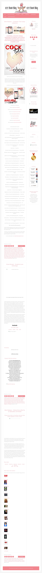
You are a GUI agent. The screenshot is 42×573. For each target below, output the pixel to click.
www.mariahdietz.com (16, 372)
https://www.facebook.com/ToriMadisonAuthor (17, 373)
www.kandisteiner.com (16, 371)
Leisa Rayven (6, 528)
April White (12, 249)
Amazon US (6, 464)
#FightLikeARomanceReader (18, 247)
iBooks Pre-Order (18, 399)
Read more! (33, 29)
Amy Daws (8, 249)
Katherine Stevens (14, 560)
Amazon (10, 329)
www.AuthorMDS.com (17, 376)
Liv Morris (5, 546)
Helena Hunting (19, 559)
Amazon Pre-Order (13, 398)
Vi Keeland (5, 492)
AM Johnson (8, 398)
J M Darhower (6, 515)
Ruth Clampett (9, 257)
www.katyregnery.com (16, 380)
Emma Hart (12, 251)
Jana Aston (15, 251)
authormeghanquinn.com (17, 370)
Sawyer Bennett (13, 257)
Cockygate (15, 250)
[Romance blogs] (33, 161)
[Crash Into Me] (37, 179)
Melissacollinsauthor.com (17, 362)
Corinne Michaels (19, 250)
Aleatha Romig (19, 248)
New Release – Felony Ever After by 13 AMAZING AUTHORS (15, 410)
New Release (9, 558)
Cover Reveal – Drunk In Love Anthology (14, 265)
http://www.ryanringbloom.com (17, 377)
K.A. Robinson (9, 560)
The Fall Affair (33, 168)
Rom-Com (13, 561)
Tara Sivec (5, 258)
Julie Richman (17, 252)
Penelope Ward (6, 486)
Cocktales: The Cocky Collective (8, 250)
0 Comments (21, 556)
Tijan (5, 540)
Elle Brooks (13, 399)
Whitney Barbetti (10, 258)
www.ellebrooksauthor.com (16, 364)
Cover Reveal (9, 397)
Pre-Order (20, 397)
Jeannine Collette (13, 400)
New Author (16, 397)
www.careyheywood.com (17, 363)
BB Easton (15, 249)
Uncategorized (10, 247)
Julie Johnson (13, 252)
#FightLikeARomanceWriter (8, 248)
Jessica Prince (9, 252)
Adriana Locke (15, 248)
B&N (20, 329)
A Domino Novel (20, 558)
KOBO (17, 466)
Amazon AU (19, 464)
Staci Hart (22, 257)
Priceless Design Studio (30, 568)
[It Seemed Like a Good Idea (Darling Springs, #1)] (37, 182)
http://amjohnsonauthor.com (16, 361)
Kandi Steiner (18, 400)
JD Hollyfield (9, 400)
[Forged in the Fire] (37, 176)
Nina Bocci (5, 504)
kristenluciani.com (17, 375)
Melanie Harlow (33, 172)
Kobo (17, 329)
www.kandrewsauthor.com (17, 379)
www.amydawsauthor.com (16, 360)
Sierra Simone (18, 257)
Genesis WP (25, 568)
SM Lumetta (6, 521)
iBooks (14, 329)
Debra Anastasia (6, 509)
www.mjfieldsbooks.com (16, 378)
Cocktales (21, 249)
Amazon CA (10, 464)
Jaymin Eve (19, 251)
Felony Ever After (14, 559)
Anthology (21, 398)
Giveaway (13, 397)
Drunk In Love (9, 399)
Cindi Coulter (19, 568)
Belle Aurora (6, 479)
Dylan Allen (8, 251)
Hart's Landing (33, 171)
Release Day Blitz (14, 558)
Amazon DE (15, 465)
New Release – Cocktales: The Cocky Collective (14, 22)
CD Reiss (19, 249)
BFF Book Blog (21, 8)
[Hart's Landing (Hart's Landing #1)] (37, 173)
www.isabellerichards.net (17, 365)
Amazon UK (15, 464)
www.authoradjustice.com (16, 374)
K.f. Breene (21, 252)
